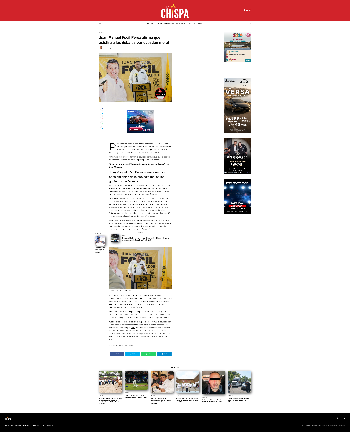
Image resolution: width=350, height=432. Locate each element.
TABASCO (131, 345)
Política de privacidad (13, 425)
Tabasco (101, 395)
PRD (133, 328)
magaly (108, 47)
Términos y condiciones (32, 425)
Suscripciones (48, 425)
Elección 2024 (120, 345)
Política (101, 32)
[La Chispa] (175, 10)
